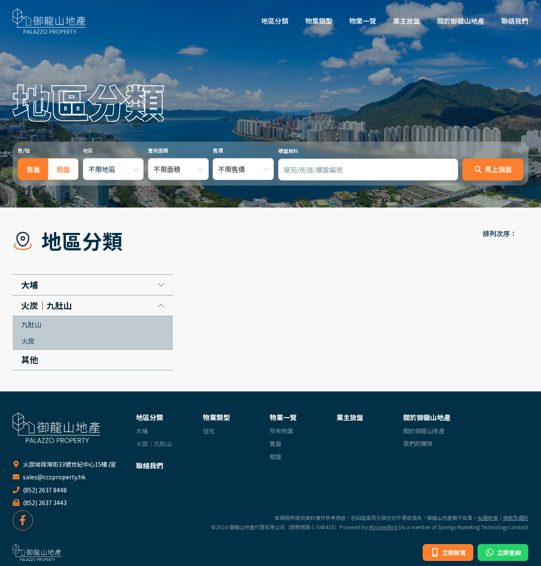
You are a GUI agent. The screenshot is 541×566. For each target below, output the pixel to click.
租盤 (275, 456)
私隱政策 (488, 517)
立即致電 (453, 552)
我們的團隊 (418, 443)
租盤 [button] (63, 169)
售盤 (275, 443)
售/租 (24, 150)
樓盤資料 (288, 150)
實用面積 (158, 150)
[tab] (33, 169)
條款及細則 (515, 517)
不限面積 (166, 169)
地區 (88, 150)
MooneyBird (383, 526)
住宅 (209, 431)
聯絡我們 (514, 21)
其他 (29, 360)
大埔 (29, 285)
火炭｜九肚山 (46, 306)
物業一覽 (362, 21)
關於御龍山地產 (460, 21)
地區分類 (274, 21)
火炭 (28, 341)
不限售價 (231, 169)
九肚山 (31, 324)
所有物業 (281, 431)
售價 (218, 150)
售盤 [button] (33, 169)
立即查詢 (508, 552)
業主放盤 (406, 21)
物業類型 (318, 21)
